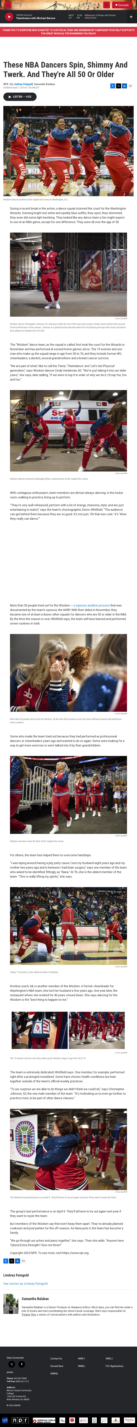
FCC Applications (114, 1366)
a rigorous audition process (92, 605)
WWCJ (109, 1358)
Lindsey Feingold (23, 84)
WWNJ (81, 1366)
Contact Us (56, 1358)
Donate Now (56, 1366)
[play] (9, 17)
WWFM (10, 1372)
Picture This (29, 1314)
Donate (123, 5)
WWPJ (81, 1358)
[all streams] (132, 16)
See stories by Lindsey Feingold (25, 1284)
